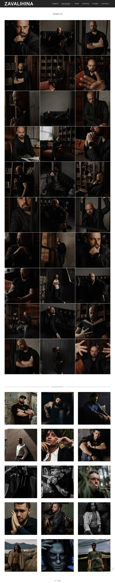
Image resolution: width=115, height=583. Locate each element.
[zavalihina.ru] (19, 3)
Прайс (77, 4)
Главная (55, 4)
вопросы (85, 4)
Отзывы (95, 4)
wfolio (59, 580)
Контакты (105, 4)
